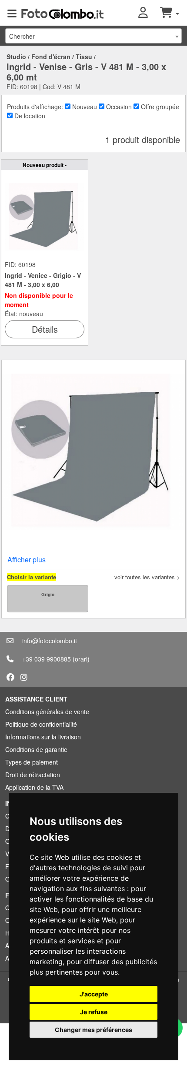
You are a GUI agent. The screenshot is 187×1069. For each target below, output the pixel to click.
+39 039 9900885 (46, 659)
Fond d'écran (50, 56)
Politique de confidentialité (41, 724)
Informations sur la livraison (43, 736)
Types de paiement (31, 762)
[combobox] (93, 35)
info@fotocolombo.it (49, 640)
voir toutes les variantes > (147, 577)
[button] (149, 13)
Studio (16, 56)
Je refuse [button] (93, 1012)
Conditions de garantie (36, 749)
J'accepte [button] (94, 994)
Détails (45, 329)
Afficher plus (26, 560)
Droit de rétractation (32, 774)
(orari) (81, 659)
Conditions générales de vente (47, 711)
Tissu (84, 56)
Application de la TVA (34, 787)
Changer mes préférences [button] (93, 1029)
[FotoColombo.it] (62, 13)
